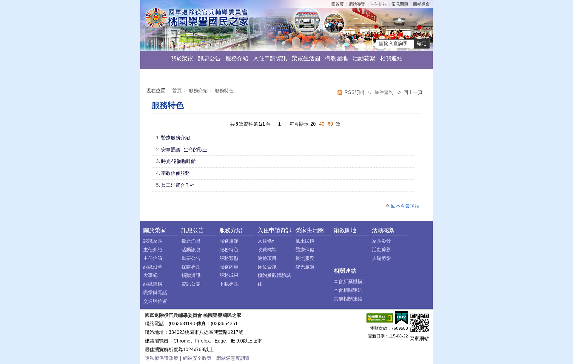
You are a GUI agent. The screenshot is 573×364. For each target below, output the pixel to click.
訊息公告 (209, 58)
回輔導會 (421, 4)
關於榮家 (182, 58)
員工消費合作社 (178, 185)
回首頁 (337, 4)
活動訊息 (191, 249)
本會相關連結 (348, 290)
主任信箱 (378, 4)
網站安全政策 (197, 358)
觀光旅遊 (305, 266)
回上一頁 (413, 92)
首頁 (177, 90)
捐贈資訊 (191, 275)
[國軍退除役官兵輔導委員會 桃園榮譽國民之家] (196, 17)
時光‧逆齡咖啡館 (178, 161)
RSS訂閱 (354, 92)
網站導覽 (357, 4)
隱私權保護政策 (161, 358)
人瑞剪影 (381, 258)
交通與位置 (155, 301)
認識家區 (152, 240)
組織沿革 (152, 266)
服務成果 (228, 275)
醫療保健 (305, 249)
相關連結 (391, 58)
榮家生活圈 (306, 58)
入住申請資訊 (270, 58)
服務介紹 (237, 58)
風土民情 (305, 240)
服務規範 (228, 240)
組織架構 (152, 283)
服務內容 (228, 266)
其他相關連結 (348, 298)
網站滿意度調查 (233, 358)
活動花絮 (363, 58)
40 (321, 124)
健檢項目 (267, 258)
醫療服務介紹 (175, 137)
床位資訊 (267, 266)
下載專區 (228, 283)
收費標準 (267, 249)
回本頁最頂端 (405, 206)
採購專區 (191, 266)
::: (147, 91)
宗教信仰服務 (175, 173)
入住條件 (267, 240)
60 (330, 124)
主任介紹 (152, 249)
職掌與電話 (155, 292)
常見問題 (400, 4)
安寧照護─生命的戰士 (184, 149)
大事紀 (150, 275)
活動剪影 (381, 249)
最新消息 (191, 240)
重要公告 (191, 258)
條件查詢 (384, 92)
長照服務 (305, 258)
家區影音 (381, 240)
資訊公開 (191, 283)
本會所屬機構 (348, 281)
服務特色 (224, 90)
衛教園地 (336, 58)
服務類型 (228, 258)
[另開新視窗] (379, 317)
